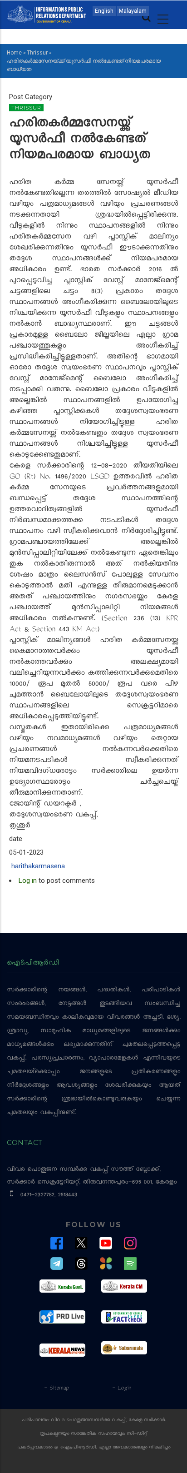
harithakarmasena (38, 866)
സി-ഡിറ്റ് (137, 1434)
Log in (28, 880)
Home (14, 53)
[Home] (47, 14)
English (104, 11)
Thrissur (37, 53)
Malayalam (133, 11)
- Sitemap (56, 1388)
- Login (121, 1388)
